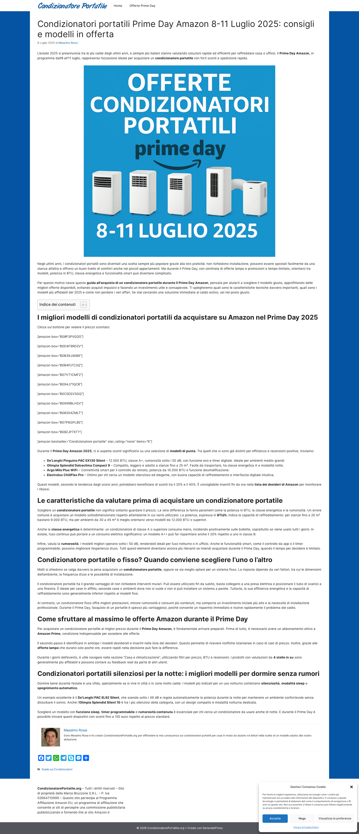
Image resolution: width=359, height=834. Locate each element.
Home (118, 5)
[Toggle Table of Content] (81, 305)
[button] (351, 787)
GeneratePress (213, 828)
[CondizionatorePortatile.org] (72, 5)
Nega (302, 818)
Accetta (275, 818)
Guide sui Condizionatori (57, 769)
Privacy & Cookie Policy (306, 827)
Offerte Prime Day (142, 5)
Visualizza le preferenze (335, 818)
